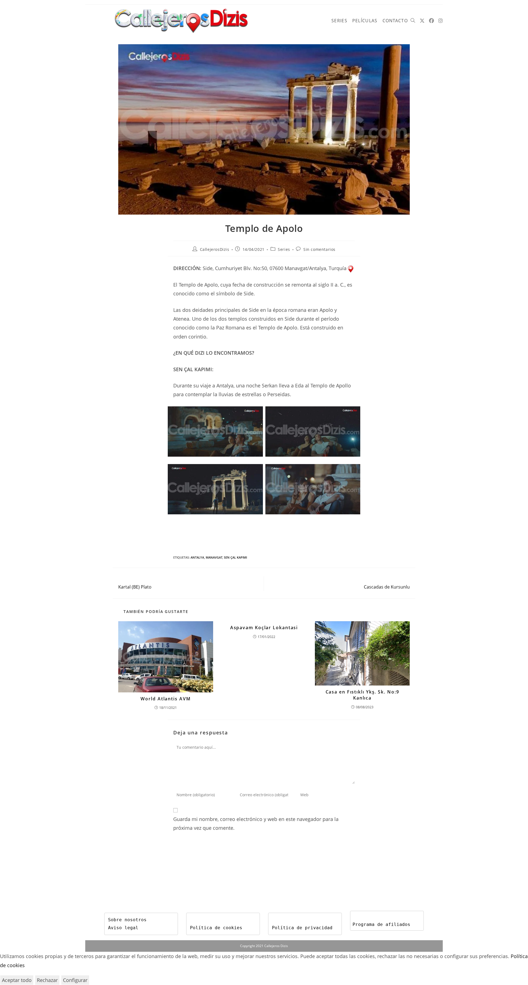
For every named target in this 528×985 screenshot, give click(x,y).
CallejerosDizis (214, 249)
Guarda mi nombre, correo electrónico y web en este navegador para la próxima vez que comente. (256, 823)
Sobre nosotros (127, 919)
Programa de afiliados (381, 924)
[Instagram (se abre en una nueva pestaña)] (440, 20)
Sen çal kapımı (235, 557)
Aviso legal (123, 927)
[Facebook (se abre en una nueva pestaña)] (431, 20)
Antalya (197, 557)
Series (284, 249)
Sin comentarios (319, 249)
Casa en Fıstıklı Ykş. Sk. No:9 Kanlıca (362, 695)
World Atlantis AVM (166, 699)
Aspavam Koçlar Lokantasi (264, 628)
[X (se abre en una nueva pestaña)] (422, 20)
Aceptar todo (17, 980)
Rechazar (47, 980)
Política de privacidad (302, 927)
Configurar (75, 980)
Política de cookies (216, 927)
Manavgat (214, 557)
